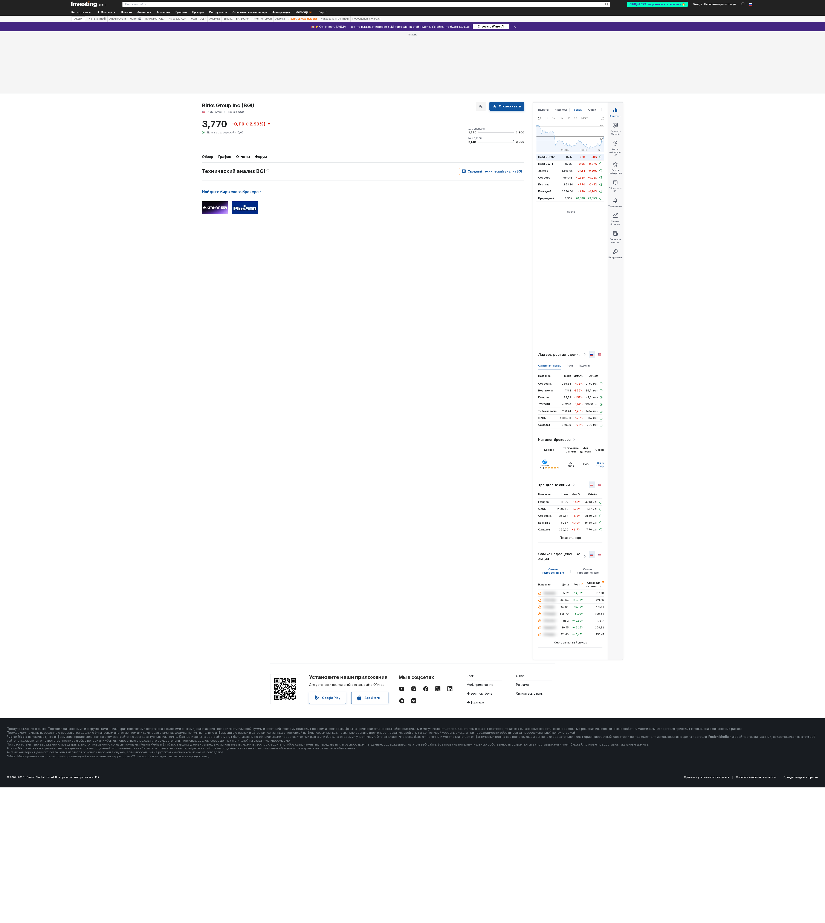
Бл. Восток (242, 18)
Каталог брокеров (554, 439)
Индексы (561, 109)
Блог (470, 676)
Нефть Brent (546, 157)
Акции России (117, 18)
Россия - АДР (198, 18)
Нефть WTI (545, 163)
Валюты (543, 109)
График (224, 156)
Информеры (475, 702)
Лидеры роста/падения (559, 354)
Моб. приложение (480, 684)
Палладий (544, 191)
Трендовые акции (554, 485)
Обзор (207, 156)
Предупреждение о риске (801, 777)
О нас (520, 676)
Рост (570, 365)
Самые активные (549, 365)
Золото (543, 170)
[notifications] (743, 4)
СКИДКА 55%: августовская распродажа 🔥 (657, 4)
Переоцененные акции (366, 18)
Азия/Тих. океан (262, 18)
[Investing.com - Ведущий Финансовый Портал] (88, 4)
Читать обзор (600, 464)
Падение (585, 365)
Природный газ (548, 198)
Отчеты (243, 156)
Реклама (522, 684)
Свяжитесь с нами (530, 693)
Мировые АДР (177, 18)
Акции (78, 18)
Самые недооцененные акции (559, 556)
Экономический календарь (249, 12)
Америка (214, 18)
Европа (227, 18)
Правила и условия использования (706, 777)
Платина (543, 184)
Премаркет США (155, 18)
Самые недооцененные (553, 571)
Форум (261, 156)
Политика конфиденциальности (756, 777)
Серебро (544, 177)
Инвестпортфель (479, 693)
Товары (577, 109)
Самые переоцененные (588, 571)
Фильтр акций (281, 12)
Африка (280, 18)
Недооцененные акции (335, 18)
